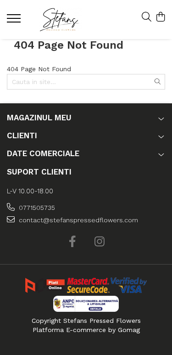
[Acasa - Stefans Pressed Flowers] (60, 19)
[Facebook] (73, 242)
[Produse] (15, 21)
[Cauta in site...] (146, 17)
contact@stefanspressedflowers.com (77, 220)
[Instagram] (100, 242)
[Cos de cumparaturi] (160, 17)
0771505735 (36, 207)
